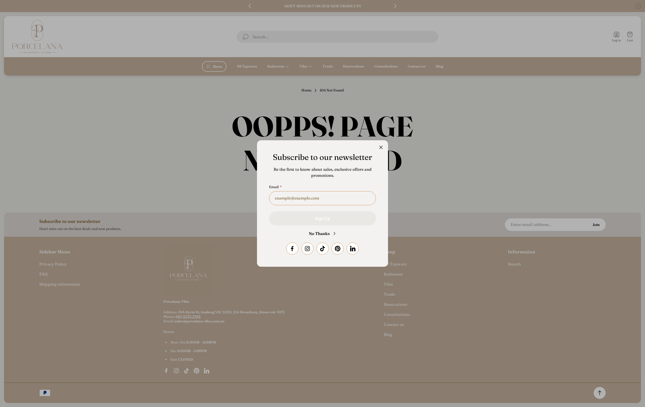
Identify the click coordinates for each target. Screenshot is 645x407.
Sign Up (322, 218)
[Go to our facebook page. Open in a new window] (292, 249)
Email (274, 187)
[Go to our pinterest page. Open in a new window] (338, 249)
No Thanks (319, 233)
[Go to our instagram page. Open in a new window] (307, 249)
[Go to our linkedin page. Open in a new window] (353, 249)
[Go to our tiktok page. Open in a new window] (322, 249)
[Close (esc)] (381, 147)
